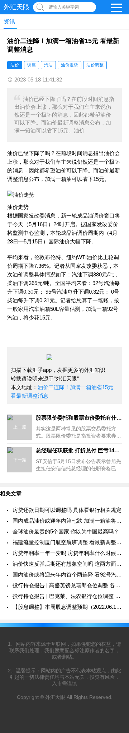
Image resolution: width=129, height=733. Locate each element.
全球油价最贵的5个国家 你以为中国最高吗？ (66, 531)
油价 (14, 64)
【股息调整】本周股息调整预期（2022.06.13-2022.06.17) (67, 607)
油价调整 (95, 64)
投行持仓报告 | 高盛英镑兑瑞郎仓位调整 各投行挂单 (67, 585)
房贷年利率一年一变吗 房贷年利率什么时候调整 (67, 553)
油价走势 (69, 64)
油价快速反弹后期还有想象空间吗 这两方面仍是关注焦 (67, 564)
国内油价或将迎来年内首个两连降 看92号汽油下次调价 (67, 574)
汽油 (48, 64)
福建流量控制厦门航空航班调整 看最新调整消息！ (67, 542)
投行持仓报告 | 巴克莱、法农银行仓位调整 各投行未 (67, 596)
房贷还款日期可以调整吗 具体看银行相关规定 (67, 510)
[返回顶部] (114, 652)
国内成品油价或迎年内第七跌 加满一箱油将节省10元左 (67, 521)
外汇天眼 (16, 7)
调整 (31, 64)
